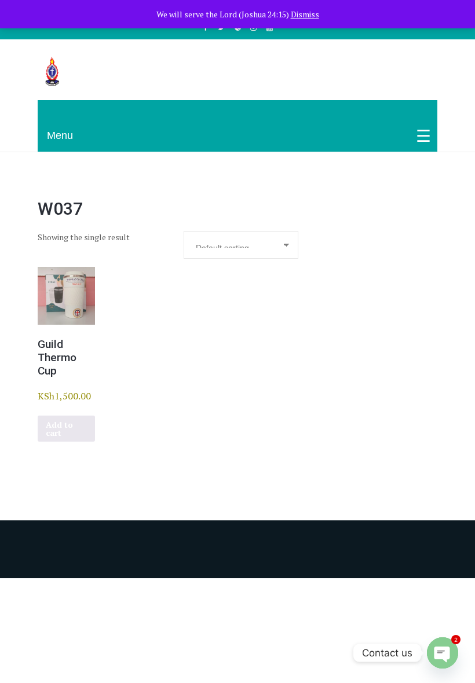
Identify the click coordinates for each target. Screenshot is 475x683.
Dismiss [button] (305, 14)
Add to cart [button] (59, 428)
